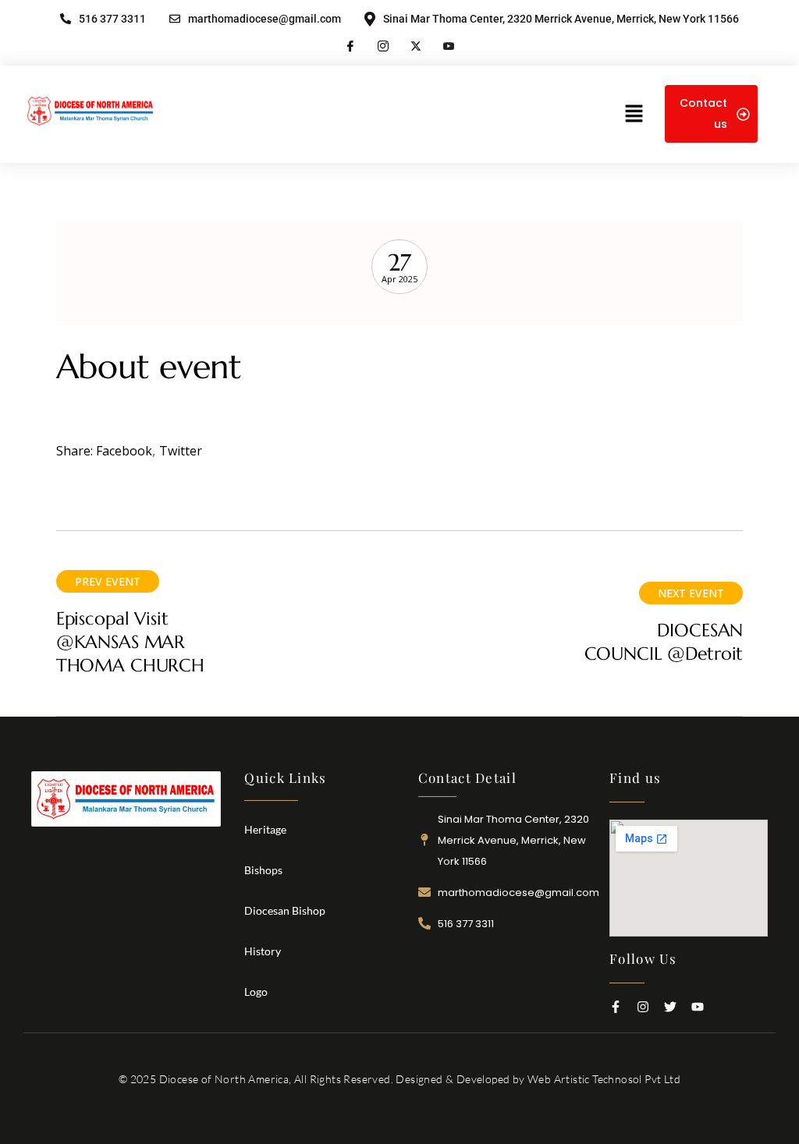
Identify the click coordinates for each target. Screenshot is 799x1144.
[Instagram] (383, 44)
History (262, 951)
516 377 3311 (112, 19)
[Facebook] (350, 44)
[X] (415, 44)
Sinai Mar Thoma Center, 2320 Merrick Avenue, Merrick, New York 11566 (561, 18)
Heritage (265, 829)
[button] (633, 113)
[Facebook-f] (615, 1007)
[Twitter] (670, 1007)
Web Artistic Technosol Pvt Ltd (603, 1079)
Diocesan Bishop (284, 910)
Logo (256, 991)
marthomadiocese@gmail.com (264, 19)
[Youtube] (448, 44)
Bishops (263, 870)
